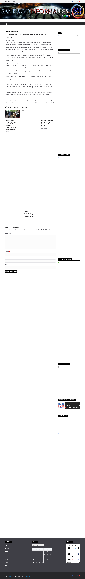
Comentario (8, 233)
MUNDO (6, 554)
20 (39, 559)
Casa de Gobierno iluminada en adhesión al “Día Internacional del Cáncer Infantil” (43, 102)
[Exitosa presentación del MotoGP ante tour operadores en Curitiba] (48, 111)
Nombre (7, 251)
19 (36, 559)
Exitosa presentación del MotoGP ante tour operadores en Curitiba (47, 123)
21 (42, 559)
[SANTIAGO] (42, 3)
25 (33, 562)
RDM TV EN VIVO (39, 23)
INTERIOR (26, 23)
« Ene (33, 565)
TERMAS (32, 23)
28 (42, 562)
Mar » (37, 565)
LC (13, 40)
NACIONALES (19, 23)
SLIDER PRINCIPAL (14, 31)
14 (42, 557)
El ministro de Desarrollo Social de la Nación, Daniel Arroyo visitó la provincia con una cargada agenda (12, 125)
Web (6, 264)
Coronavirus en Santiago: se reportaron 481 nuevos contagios (29, 213)
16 (47, 557)
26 (36, 562)
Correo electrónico (10, 258)
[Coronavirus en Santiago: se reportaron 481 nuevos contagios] (30, 111)
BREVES (6, 545)
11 (33, 557)
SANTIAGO (11, 23)
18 (33, 559)
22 (44, 559)
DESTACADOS (8, 548)
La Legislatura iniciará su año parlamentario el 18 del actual (17, 102)
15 (44, 557)
